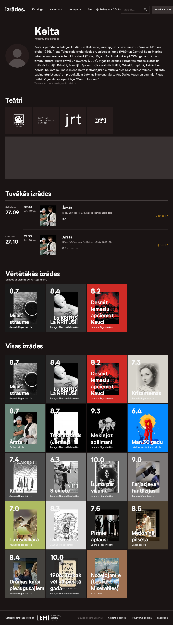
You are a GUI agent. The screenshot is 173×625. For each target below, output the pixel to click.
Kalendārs (56, 9)
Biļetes (160, 215)
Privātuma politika (142, 617)
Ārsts (67, 207)
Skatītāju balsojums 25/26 (104, 9)
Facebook (162, 617)
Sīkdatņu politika (117, 617)
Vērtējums (75, 9)
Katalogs (37, 9)
